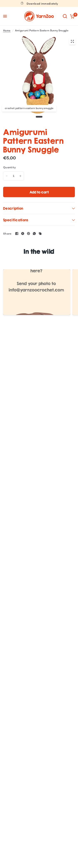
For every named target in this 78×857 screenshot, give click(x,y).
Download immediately (42, 3)
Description (13, 208)
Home (6, 30)
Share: (7, 233)
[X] (22, 233)
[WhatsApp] (34, 233)
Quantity (9, 167)
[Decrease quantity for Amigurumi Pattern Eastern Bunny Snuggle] (6, 176)
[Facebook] (16, 233)
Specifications (15, 220)
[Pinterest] (28, 233)
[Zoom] (72, 41)
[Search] (64, 16)
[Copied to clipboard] (40, 233)
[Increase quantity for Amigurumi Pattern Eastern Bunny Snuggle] (20, 176)
